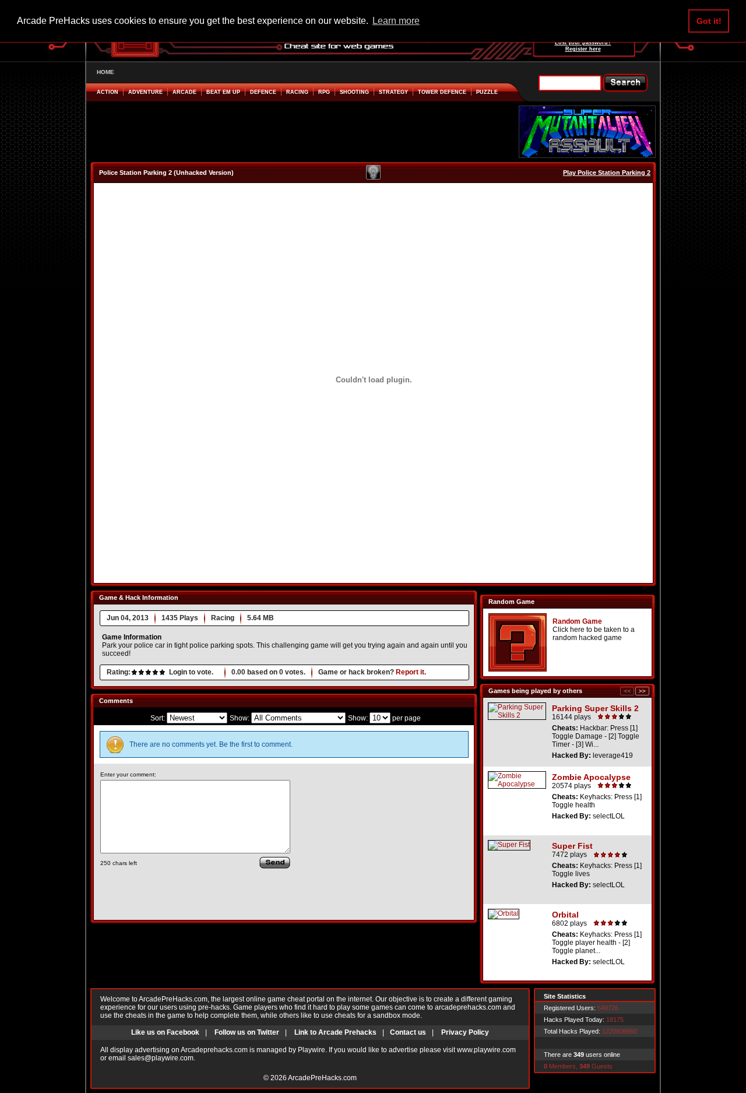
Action (107, 92)
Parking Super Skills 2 (595, 708)
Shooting (354, 92)
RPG (324, 92)
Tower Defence (442, 92)
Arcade (184, 92)
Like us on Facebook (165, 1032)
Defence (263, 92)
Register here (583, 49)
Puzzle (487, 92)
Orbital (565, 914)
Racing (297, 92)
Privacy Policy (465, 1032)
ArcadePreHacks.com (322, 1078)
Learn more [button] (396, 21)
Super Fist (572, 845)
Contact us (408, 1032)
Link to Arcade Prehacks (335, 1032)
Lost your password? (583, 42)
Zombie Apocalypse (591, 777)
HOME (105, 72)
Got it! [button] (709, 21)
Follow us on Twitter (246, 1032)
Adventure (145, 92)
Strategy (393, 92)
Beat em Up (223, 92)
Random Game (577, 621)
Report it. (411, 672)
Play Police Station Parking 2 (606, 172)
